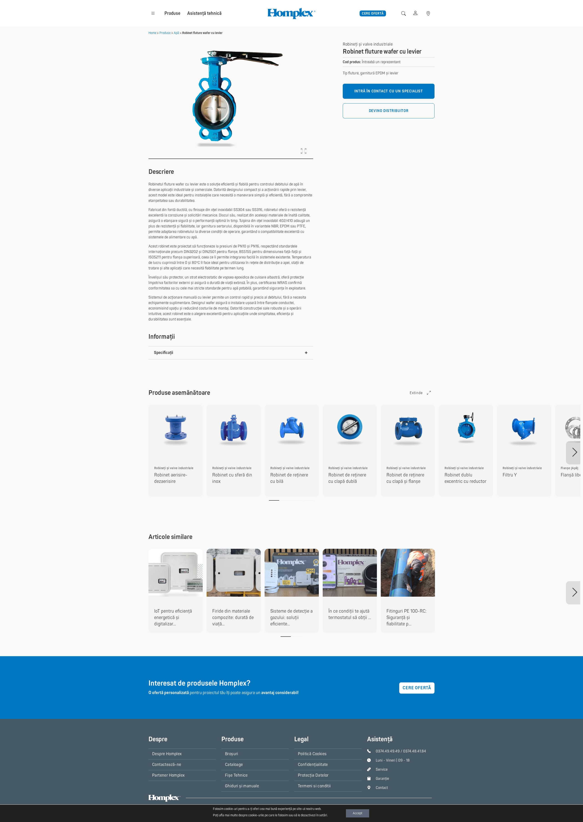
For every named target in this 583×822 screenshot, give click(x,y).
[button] (153, 13)
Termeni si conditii (314, 786)
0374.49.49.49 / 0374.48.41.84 (401, 751)
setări (323, 815)
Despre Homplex (167, 754)
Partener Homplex (168, 775)
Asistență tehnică (204, 13)
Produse (172, 13)
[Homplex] (291, 13)
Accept (357, 813)
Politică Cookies (312, 754)
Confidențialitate (313, 764)
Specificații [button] (163, 352)
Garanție (382, 778)
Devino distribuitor (389, 111)
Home (152, 33)
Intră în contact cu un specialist (388, 91)
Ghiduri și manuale (242, 786)
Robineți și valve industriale (368, 44)
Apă (176, 33)
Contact (382, 788)
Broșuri (231, 754)
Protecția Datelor (313, 775)
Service (382, 769)
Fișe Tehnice (236, 775)
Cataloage (234, 764)
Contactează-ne (166, 764)
